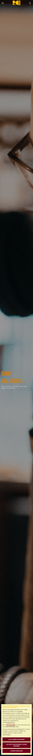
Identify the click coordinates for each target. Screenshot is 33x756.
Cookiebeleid (10, 725)
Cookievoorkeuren (16, 751)
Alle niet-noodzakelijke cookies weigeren (16, 745)
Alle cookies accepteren (16, 739)
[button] (30, 3)
